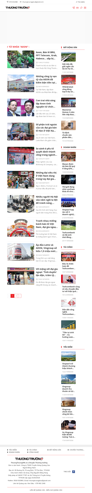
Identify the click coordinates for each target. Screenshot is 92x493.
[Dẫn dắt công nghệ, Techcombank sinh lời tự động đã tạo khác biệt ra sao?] (68, 302)
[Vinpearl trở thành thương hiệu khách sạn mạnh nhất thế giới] (68, 356)
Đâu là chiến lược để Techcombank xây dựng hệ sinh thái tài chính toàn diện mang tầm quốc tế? (68, 266)
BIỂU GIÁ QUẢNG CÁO (54, 490)
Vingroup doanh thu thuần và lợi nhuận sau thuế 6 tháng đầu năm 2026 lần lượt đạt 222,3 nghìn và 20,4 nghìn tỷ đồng (68, 389)
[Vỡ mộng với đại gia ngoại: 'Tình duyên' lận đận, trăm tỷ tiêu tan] (20, 276)
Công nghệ (34, 452)
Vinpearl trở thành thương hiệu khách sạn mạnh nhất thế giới (68, 366)
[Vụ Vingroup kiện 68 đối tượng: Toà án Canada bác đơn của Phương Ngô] (68, 425)
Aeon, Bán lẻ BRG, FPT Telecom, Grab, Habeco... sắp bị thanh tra (46, 55)
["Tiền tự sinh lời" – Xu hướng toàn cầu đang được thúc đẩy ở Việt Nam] (68, 325)
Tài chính (67, 247)
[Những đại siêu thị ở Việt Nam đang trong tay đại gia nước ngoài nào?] (20, 180)
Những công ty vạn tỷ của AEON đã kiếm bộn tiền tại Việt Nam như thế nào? (46, 80)
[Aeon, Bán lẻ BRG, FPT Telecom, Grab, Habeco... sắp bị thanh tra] (20, 59)
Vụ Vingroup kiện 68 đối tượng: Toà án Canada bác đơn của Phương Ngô (68, 434)
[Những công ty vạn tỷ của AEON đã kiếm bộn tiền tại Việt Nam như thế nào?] (20, 83)
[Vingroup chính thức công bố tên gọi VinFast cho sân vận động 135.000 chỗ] (68, 402)
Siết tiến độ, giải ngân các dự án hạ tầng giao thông (68, 66)
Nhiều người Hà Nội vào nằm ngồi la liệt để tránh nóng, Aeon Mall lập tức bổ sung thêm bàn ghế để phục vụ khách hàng (47, 200)
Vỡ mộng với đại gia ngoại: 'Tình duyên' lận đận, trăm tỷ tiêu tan (47, 272)
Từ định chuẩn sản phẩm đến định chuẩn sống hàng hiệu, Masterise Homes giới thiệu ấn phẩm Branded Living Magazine (67, 135)
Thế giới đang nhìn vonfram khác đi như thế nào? (68, 189)
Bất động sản (70, 47)
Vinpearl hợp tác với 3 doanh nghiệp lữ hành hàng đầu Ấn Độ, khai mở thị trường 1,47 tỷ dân (68, 212)
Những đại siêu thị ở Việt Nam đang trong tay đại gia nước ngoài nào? (46, 176)
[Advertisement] (46, 27)
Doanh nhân (69, 147)
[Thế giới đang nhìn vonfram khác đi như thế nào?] (68, 179)
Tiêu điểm (67, 347)
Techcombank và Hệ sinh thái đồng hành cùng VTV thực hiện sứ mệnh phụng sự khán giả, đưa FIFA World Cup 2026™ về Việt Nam (68, 235)
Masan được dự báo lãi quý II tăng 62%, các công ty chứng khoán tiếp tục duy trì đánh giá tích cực (68, 166)
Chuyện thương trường (77, 450)
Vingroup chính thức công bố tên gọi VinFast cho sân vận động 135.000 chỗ (68, 412)
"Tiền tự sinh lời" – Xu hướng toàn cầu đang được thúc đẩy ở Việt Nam (68, 335)
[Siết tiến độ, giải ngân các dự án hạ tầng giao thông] (68, 57)
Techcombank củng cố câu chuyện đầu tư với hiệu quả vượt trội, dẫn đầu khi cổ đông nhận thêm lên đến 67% (71, 289)
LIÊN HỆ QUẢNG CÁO (37, 490)
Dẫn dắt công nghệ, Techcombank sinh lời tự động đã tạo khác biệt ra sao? (68, 312)
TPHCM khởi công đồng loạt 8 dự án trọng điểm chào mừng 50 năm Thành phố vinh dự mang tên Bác (68, 89)
